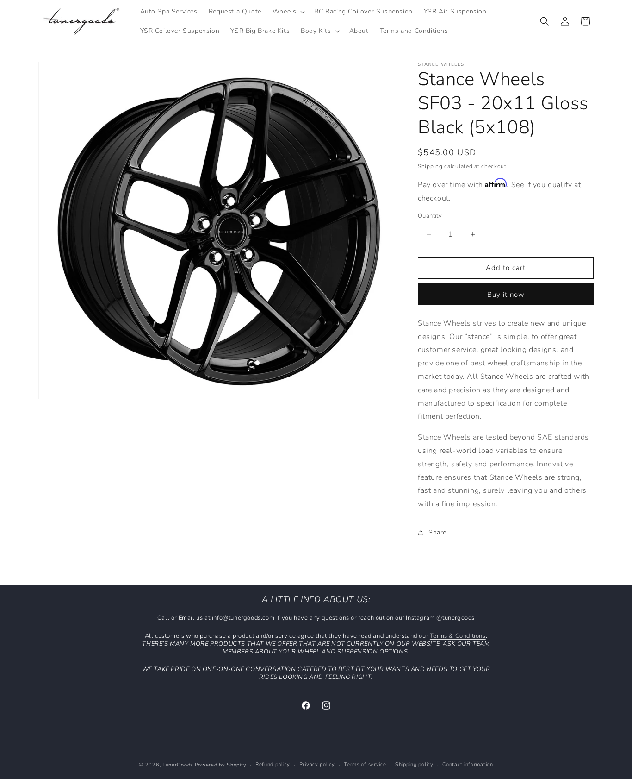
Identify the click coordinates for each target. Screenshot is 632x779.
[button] (288, 11)
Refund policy (272, 764)
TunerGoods (177, 764)
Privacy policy (317, 764)
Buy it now (506, 294)
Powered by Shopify (221, 764)
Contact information (467, 764)
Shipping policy (414, 764)
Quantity (430, 216)
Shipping (430, 166)
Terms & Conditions (458, 636)
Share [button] (437, 532)
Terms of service (365, 764)
